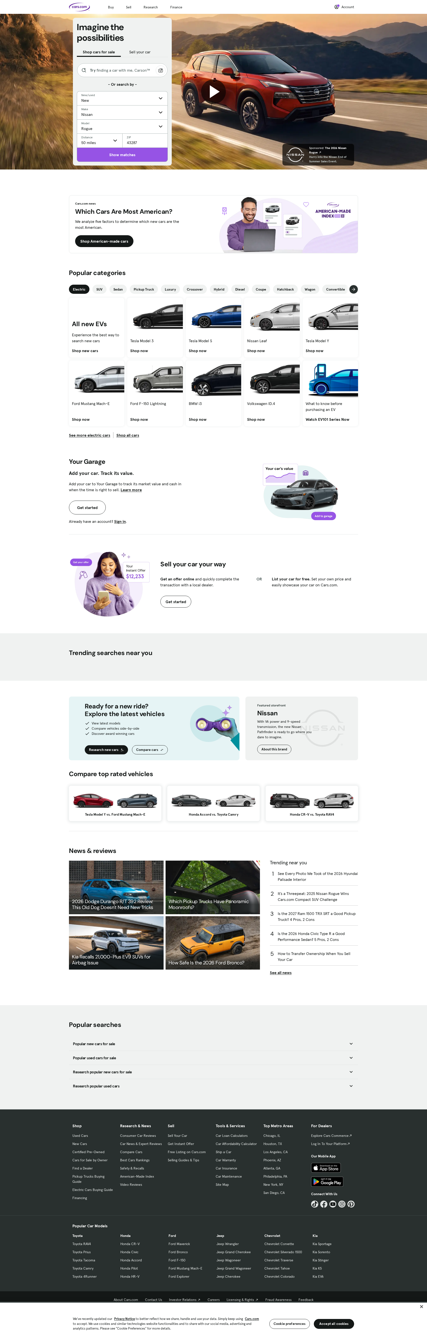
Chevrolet (272, 1235)
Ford (172, 1235)
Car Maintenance (229, 1176)
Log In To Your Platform (329, 1144)
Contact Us (153, 1299)
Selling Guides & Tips (183, 1160)
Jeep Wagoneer (228, 1260)
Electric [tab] (79, 289)
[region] (213, 1319)
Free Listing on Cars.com (187, 1152)
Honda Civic (129, 1252)
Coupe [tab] (261, 289)
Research (151, 7)
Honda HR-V (129, 1276)
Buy (111, 7)
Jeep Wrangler (227, 1244)
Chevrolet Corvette (279, 1244)
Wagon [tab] (310, 289)
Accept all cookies (334, 1323)
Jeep (220, 1235)
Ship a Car (223, 1152)
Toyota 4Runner (84, 1276)
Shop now (139, 350)
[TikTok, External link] (314, 1204)
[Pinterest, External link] (351, 1204)
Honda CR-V (130, 1244)
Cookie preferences (290, 1323)
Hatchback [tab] (285, 289)
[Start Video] (213, 91)
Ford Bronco (178, 1252)
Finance (176, 7)
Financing (79, 1198)
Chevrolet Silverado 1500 (283, 1252)
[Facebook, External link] (323, 1204)
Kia (315, 1235)
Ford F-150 (177, 1260)
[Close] (421, 1306)
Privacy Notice (124, 1319)
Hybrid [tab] (219, 289)
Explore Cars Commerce (330, 1135)
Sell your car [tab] (139, 51)
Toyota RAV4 (81, 1244)
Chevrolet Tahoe (277, 1268)
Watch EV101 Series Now (327, 419)
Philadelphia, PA (275, 1176)
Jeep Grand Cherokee (233, 1252)
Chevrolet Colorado (279, 1276)
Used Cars (80, 1135)
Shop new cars (85, 350)
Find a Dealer (82, 1168)
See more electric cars (89, 435)
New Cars (79, 1144)
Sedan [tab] (118, 289)
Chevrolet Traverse (278, 1260)
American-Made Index (137, 1176)
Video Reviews (131, 1184)
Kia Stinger (321, 1260)
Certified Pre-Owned (88, 1152)
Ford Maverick (179, 1244)
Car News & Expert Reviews (141, 1144)
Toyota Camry (82, 1268)
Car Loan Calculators (232, 1135)
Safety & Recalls (132, 1168)
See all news (281, 972)
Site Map (222, 1184)
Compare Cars (131, 1152)
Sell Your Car (177, 1135)
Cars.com (252, 1319)
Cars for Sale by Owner (89, 1160)
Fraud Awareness (278, 1299)
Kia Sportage (322, 1244)
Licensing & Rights (240, 1299)
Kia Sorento (321, 1252)
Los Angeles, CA (275, 1152)
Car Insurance (226, 1168)
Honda (125, 1235)
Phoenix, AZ (272, 1160)
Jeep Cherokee (228, 1276)
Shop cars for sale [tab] (99, 51)
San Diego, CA (274, 1192)
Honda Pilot (129, 1268)
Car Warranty (226, 1160)
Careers (214, 1299)
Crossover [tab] (195, 289)
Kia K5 (317, 1268)
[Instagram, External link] (341, 1204)
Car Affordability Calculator (236, 1144)
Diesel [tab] (240, 289)
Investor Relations (182, 1299)
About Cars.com (126, 1299)
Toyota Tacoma (83, 1260)
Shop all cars (127, 435)
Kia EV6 (318, 1276)
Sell (128, 7)
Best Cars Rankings (134, 1160)
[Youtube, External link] (333, 1204)
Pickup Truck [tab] (144, 289)
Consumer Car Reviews (138, 1135)
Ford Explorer (179, 1276)
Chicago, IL (271, 1135)
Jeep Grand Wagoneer (233, 1268)
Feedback (306, 1299)
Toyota (77, 1235)
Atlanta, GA (271, 1168)
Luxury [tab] (170, 289)
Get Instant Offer (181, 1144)
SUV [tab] (99, 289)
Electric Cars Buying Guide (92, 1190)
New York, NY (273, 1184)
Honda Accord (131, 1260)
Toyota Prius (81, 1252)
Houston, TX (272, 1144)
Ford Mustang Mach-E (185, 1268)
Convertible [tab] (335, 289)
